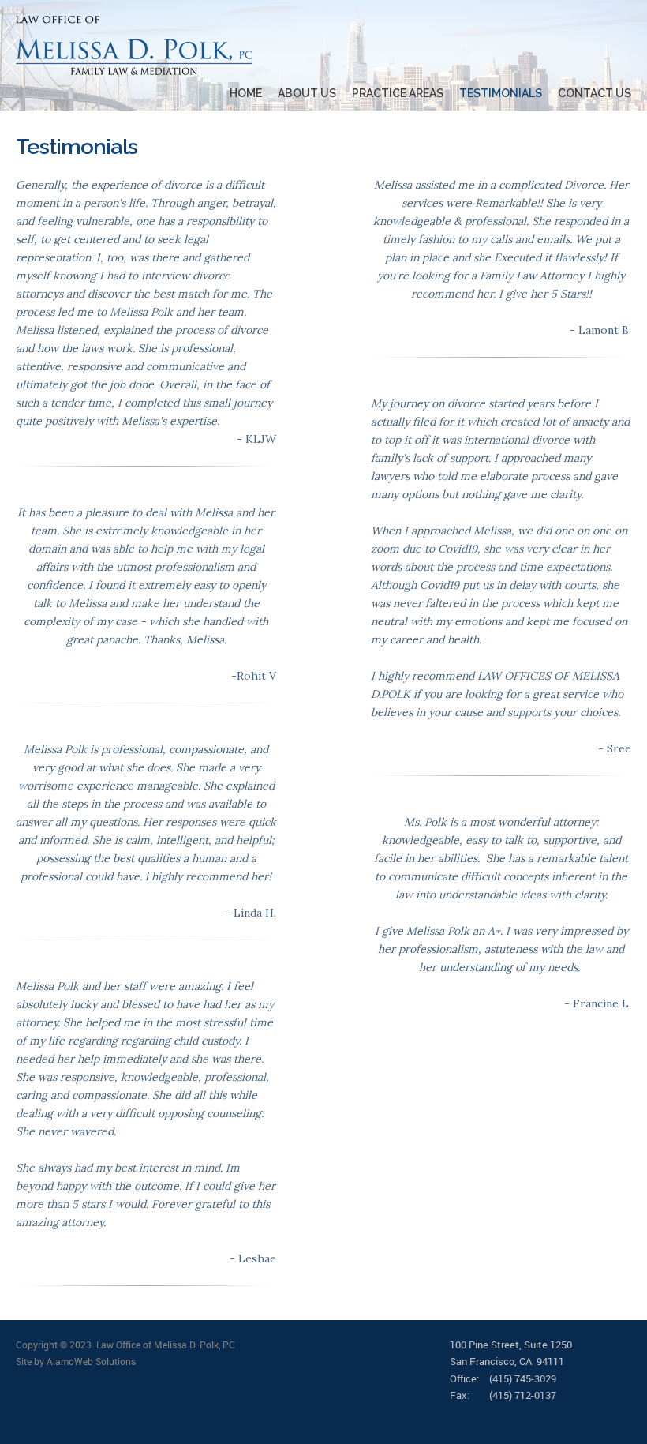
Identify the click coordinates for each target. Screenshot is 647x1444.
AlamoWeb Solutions (91, 1361)
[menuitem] (238, 93)
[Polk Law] (134, 45)
